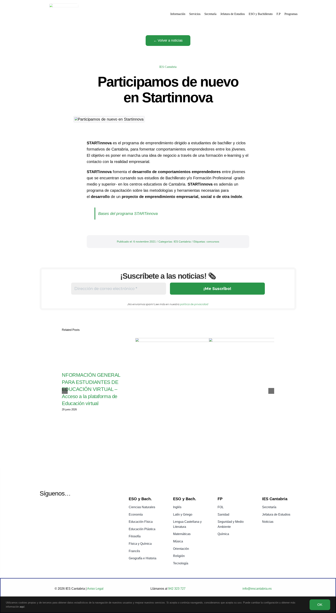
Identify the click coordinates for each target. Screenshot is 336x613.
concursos (212, 241)
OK (319, 605)
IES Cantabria (168, 66)
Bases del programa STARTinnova (128, 213)
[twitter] (43, 507)
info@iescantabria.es (257, 588)
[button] (65, 391)
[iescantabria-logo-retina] (63, 5)
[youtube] (53, 507)
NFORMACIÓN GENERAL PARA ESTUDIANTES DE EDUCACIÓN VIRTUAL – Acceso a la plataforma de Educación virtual (91, 389)
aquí (22, 606)
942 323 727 (176, 588)
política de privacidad (194, 304)
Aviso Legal (95, 588)
